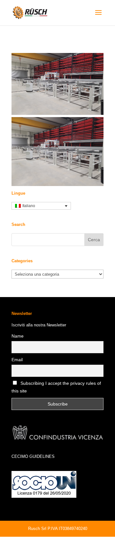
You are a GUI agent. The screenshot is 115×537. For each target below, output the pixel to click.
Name (18, 336)
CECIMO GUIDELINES (33, 456)
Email (17, 359)
